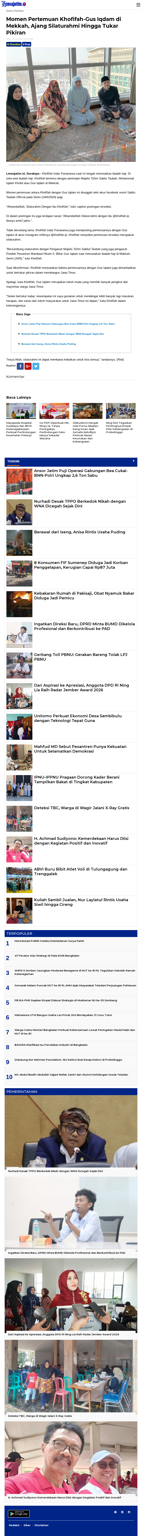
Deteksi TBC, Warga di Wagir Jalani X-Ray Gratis (81, 808)
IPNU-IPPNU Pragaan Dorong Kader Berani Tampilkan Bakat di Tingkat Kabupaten (76, 779)
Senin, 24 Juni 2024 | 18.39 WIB (19, 39)
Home (9, 10)
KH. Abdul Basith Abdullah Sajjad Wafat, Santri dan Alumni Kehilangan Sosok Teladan (71, 1074)
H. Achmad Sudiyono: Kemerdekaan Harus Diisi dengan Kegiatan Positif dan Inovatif (81, 840)
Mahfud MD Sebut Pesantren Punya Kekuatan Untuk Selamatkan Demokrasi (80, 748)
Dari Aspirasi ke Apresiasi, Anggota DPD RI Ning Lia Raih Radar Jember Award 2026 (81, 687)
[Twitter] (35, 366)
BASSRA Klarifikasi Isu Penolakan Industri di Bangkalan (51, 1044)
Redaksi (14, 1525)
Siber (27, 1525)
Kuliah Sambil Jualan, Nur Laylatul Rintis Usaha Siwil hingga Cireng (81, 902)
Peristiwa (19, 10)
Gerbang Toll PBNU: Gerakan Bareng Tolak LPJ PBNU (80, 657)
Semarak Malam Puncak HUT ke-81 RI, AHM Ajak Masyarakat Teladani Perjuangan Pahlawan (75, 985)
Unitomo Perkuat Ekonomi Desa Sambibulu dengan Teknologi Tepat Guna (78, 718)
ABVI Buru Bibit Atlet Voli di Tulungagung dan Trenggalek (80, 871)
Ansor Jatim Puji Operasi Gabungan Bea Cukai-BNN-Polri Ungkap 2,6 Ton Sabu (68, 323)
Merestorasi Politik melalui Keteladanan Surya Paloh (49, 941)
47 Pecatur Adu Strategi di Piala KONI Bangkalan (47, 955)
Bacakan (15, 44)
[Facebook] (20, 366)
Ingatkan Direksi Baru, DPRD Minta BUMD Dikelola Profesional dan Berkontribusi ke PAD (84, 626)
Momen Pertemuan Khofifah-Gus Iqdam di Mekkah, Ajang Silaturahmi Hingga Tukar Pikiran (63, 26)
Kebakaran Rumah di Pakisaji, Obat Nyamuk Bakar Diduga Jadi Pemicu (84, 595)
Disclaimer (41, 1525)
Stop (27, 44)
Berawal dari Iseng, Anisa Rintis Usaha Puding (48, 344)
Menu (138, 4)
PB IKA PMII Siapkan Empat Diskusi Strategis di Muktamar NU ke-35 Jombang (66, 1000)
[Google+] (28, 366)
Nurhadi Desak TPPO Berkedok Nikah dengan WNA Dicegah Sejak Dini (62, 333)
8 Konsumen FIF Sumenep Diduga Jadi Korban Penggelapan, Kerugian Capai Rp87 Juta (81, 565)
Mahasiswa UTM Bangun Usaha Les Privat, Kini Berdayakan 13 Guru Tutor (63, 1015)
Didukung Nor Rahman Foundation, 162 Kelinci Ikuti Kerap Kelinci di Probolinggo (68, 1059)
